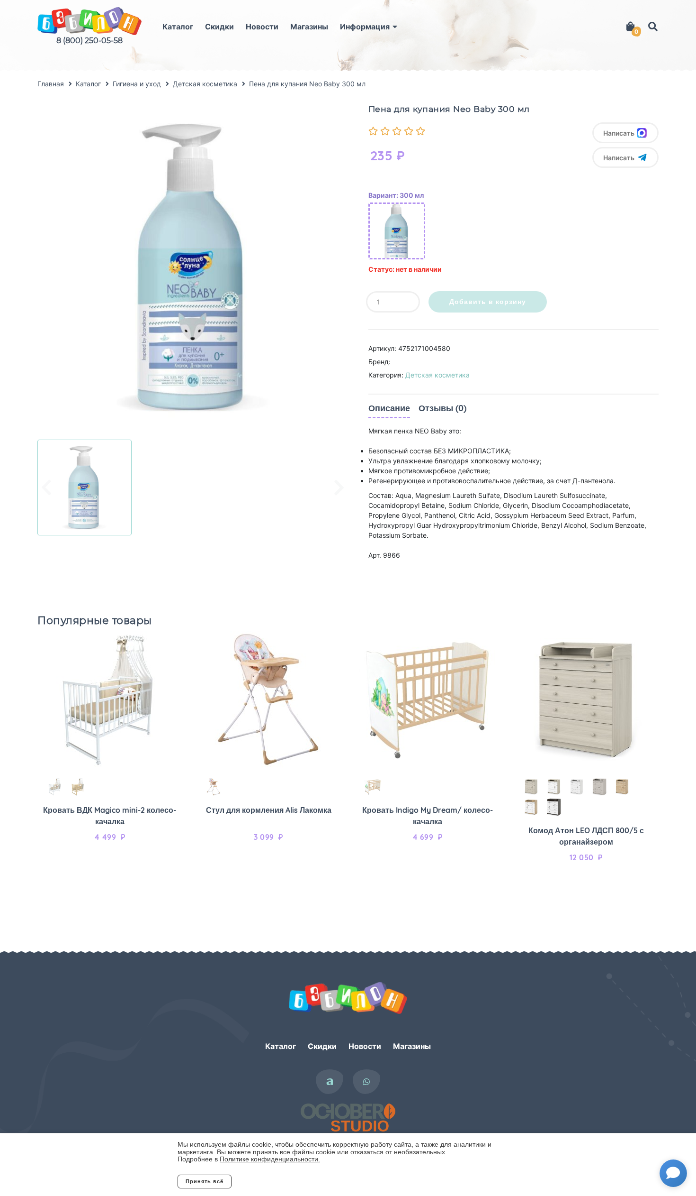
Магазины (309, 26)
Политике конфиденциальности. (270, 1159)
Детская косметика (437, 375)
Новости (262, 26)
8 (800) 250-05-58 (89, 40)
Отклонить (269, 1181)
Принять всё (204, 1181)
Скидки (219, 26)
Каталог (177, 26)
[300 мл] (396, 230)
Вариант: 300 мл (396, 195)
